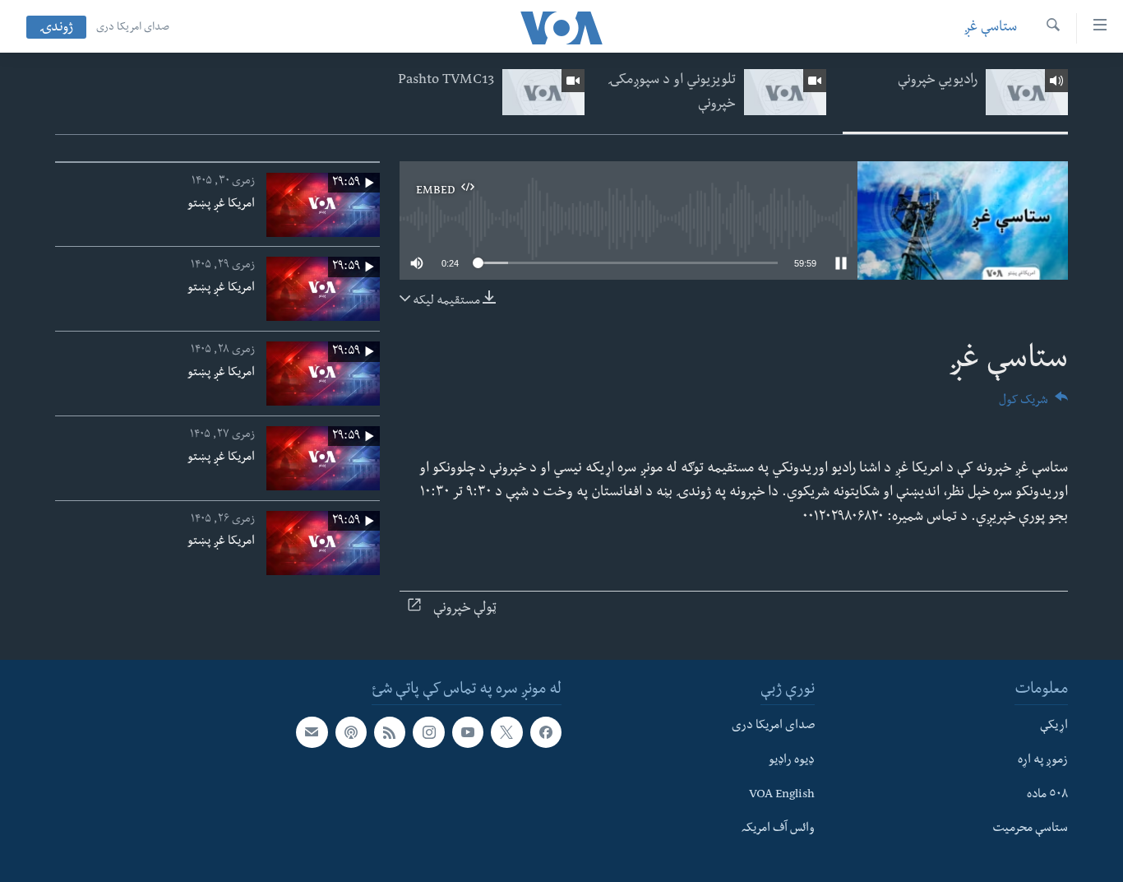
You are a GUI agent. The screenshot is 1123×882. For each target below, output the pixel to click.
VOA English (782, 794)
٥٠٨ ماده (1047, 794)
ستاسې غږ (990, 28)
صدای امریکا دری (132, 28)
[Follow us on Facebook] (546, 732)
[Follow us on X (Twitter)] (506, 732)
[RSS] (389, 732)
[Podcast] (351, 732)
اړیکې (1054, 726)
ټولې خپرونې (465, 609)
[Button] (1033, 405)
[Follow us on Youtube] (467, 732)
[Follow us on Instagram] (428, 732)
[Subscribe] (311, 732)
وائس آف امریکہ (778, 829)
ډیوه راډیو (792, 761)
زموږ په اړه (1043, 761)
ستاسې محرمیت (1030, 829)
